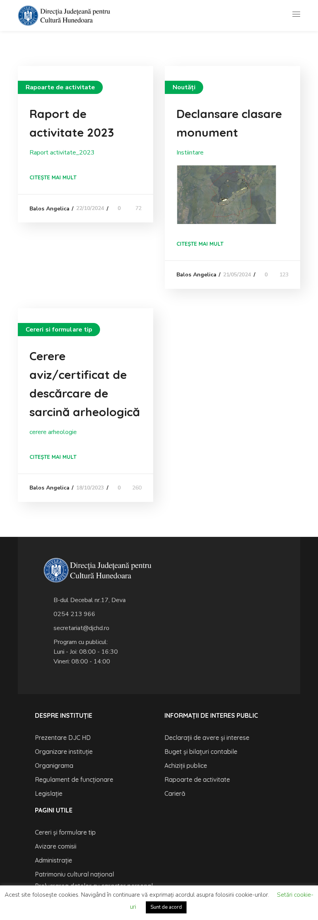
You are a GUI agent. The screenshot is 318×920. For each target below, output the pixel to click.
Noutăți (184, 87)
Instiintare (190, 152)
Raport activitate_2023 (62, 152)
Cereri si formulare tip (59, 329)
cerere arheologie (53, 432)
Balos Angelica (49, 208)
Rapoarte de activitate (60, 87)
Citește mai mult (52, 177)
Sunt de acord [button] (166, 907)
